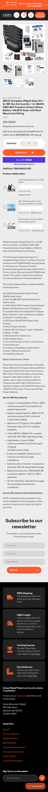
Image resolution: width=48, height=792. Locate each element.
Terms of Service (11, 734)
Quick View (11, 190)
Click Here (35, 654)
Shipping (7, 126)
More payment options (24, 164)
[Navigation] (31, 15)
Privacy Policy (9, 756)
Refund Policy (9, 743)
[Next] (42, 5)
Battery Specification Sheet (16, 359)
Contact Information (13, 760)
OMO (5, 117)
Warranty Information (13, 752)
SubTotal (8, 168)
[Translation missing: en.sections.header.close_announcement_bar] (46, 5)
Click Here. (32, 676)
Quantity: (12, 143)
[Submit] (42, 778)
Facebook (21, 695)
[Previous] (5, 5)
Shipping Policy (10, 738)
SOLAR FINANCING (40, 15)
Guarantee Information (14, 747)
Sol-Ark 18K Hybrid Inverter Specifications (22, 493)
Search (6, 729)
